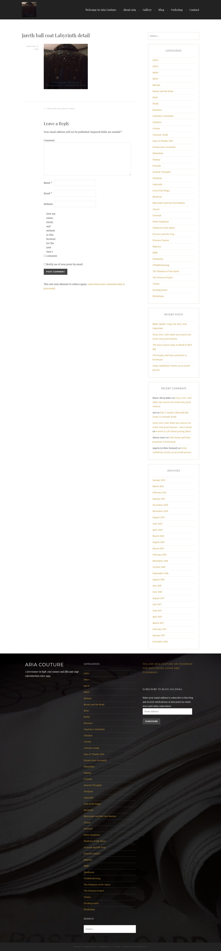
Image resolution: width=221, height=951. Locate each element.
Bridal (155, 103)
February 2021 (159, 492)
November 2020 (160, 511)
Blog (161, 9)
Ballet (155, 72)
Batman (156, 85)
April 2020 (158, 529)
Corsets (156, 128)
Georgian (157, 178)
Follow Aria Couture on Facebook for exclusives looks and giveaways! (167, 668)
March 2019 (158, 548)
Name (48, 182)
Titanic (156, 283)
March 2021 (158, 486)
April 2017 (157, 616)
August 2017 (158, 598)
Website (48, 204)
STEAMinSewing (161, 265)
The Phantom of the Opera (166, 271)
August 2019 (158, 542)
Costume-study (160, 134)
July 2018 (157, 585)
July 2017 (157, 604)
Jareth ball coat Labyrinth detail (61, 108)
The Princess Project (163, 277)
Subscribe (151, 721)
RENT (155, 252)
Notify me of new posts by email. (64, 264)
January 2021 (159, 498)
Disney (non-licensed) (164, 147)
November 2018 (160, 560)
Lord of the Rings (161, 190)
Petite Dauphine (161, 221)
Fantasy (156, 159)
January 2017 (159, 635)
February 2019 (159, 554)
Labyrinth (157, 184)
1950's (155, 66)
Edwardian (158, 153)
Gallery (147, 9)
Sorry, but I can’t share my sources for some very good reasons (172, 402)
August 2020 (159, 517)
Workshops (158, 296)
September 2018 (160, 573)
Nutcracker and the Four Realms (169, 202)
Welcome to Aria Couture (100, 9)
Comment (48, 140)
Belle (155, 97)
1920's (155, 60)
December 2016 (160, 641)
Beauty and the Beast (163, 91)
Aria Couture (44, 664)
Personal (157, 215)
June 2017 (157, 610)
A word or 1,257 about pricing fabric (173, 431)
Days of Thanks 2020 (163, 140)
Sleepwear (158, 258)
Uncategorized (160, 289)
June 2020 (157, 523)
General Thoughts (162, 171)
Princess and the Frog (164, 234)
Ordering (177, 9)
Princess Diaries (161, 240)
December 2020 (160, 505)
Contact (194, 9)
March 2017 (158, 623)
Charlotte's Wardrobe (163, 116)
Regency (157, 246)
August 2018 (158, 579)
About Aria (129, 9)
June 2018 (157, 591)
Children (157, 122)
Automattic (140, 947)
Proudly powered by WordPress (92, 947)
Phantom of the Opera (164, 227)
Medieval (157, 196)
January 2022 (159, 480)
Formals (157, 165)
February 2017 (159, 629)
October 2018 (159, 567)
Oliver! (156, 209)
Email (48, 193)
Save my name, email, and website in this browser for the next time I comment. (51, 234)
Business (157, 109)
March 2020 (158, 536)
